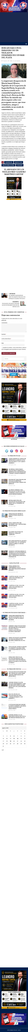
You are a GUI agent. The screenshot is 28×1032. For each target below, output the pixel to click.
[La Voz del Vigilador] (14, 11)
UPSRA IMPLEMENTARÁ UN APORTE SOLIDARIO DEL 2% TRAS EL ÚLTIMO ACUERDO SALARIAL (16, 618)
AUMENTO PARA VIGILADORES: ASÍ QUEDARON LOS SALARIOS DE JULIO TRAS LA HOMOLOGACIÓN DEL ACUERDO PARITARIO (17, 628)
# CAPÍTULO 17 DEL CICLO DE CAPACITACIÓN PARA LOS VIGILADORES (16, 587)
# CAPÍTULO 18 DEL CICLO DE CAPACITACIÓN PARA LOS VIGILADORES (16, 578)
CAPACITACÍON (14, 563)
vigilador (19, 165)
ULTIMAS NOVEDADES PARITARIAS (14, 612)
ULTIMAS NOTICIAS (14, 456)
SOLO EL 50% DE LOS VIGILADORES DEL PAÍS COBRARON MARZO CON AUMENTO (16, 696)
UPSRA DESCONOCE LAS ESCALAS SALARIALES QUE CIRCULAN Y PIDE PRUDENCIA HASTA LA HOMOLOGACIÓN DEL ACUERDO (18, 659)
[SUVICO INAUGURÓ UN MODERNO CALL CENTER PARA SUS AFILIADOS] (4, 526)
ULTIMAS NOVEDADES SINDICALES (14, 511)
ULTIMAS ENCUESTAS (14, 669)
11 (6, 738)
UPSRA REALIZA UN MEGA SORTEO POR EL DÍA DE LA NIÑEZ (16, 515)
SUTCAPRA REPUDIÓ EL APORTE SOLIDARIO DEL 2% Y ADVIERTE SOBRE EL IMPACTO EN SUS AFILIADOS (17, 543)
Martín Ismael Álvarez (8, 165)
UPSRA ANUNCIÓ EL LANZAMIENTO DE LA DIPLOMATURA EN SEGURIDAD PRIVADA (17, 568)
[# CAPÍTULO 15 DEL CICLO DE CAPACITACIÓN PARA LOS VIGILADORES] (4, 606)
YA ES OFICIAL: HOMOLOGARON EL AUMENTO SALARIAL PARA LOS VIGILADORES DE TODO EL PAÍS (17, 649)
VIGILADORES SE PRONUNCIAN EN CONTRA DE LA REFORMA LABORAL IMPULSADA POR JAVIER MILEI (17, 674)
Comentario (4, 322)
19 (10, 741)
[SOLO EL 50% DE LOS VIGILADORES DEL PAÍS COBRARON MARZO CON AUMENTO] (4, 697)
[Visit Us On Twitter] (6, 452)
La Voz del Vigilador (16, 60)
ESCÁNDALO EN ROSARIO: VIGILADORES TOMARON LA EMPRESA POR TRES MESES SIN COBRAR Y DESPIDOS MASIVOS (17, 471)
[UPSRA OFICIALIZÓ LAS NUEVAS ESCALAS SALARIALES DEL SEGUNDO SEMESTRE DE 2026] (4, 640)
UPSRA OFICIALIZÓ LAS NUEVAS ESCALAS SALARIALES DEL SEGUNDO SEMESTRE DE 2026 (17, 639)
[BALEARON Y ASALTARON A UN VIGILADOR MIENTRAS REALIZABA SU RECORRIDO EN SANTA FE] (4, 482)
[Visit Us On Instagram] (16, 452)
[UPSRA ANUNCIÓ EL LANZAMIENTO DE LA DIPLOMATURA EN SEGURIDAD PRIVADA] (4, 569)
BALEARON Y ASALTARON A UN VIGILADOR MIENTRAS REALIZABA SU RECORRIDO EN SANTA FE (17, 482)
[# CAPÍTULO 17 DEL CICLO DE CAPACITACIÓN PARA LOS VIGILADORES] (4, 588)
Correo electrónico (6, 338)
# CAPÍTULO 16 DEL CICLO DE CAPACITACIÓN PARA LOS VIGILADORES (16, 596)
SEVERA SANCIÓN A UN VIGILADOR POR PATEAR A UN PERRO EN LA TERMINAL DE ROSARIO (17, 502)
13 (14, 738)
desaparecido (8, 162)
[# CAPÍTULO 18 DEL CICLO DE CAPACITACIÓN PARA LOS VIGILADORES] (4, 579)
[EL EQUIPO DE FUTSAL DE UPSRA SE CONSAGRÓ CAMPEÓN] (4, 535)
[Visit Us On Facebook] (11, 452)
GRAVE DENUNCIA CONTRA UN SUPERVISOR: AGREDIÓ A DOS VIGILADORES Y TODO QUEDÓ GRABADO (17, 461)
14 (17, 738)
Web (2, 343)
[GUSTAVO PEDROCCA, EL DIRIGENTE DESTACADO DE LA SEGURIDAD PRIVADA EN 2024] (4, 718)
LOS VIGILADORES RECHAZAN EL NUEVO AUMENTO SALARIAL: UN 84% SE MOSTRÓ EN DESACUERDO (17, 706)
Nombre (3, 334)
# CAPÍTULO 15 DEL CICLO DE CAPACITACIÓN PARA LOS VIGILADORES (16, 605)
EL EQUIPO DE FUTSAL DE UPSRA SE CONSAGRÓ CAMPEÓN (16, 533)
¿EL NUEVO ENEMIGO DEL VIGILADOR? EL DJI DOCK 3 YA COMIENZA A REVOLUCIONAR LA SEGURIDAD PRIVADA (17, 492)
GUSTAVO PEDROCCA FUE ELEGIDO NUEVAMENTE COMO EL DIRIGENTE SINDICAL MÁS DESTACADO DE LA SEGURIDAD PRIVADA (17, 685)
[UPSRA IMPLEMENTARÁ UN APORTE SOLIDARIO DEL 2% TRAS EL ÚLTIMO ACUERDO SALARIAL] (4, 618)
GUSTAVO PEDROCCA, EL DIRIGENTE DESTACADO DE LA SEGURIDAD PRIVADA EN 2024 (17, 716)
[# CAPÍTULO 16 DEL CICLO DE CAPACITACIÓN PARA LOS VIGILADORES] (4, 597)
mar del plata (18, 162)
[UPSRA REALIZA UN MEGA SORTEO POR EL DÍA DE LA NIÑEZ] (4, 517)
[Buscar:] (14, 358)
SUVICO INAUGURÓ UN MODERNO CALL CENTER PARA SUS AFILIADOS (17, 524)
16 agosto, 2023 (6, 60)
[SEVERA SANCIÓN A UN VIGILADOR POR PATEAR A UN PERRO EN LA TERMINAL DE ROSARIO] (4, 503)
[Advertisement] (14, 27)
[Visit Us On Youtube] (21, 452)
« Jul (2, 750)
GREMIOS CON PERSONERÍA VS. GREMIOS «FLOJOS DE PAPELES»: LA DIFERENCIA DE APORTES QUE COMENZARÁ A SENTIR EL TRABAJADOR (17, 554)
